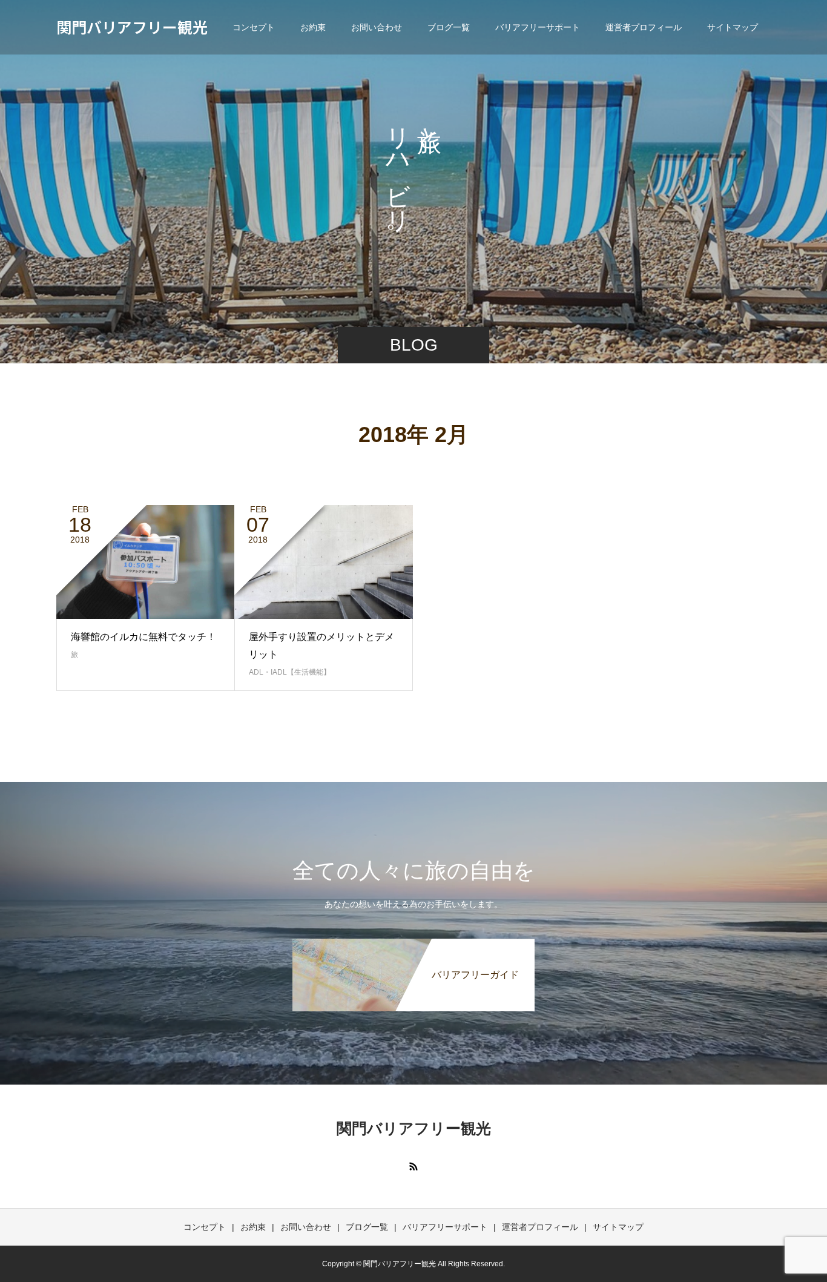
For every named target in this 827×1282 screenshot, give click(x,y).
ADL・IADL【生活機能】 (290, 672)
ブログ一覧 (448, 27)
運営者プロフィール (643, 27)
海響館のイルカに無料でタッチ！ (143, 637)
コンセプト (253, 27)
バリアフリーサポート (537, 27)
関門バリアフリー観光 (132, 27)
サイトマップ (732, 27)
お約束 (313, 27)
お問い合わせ (376, 27)
